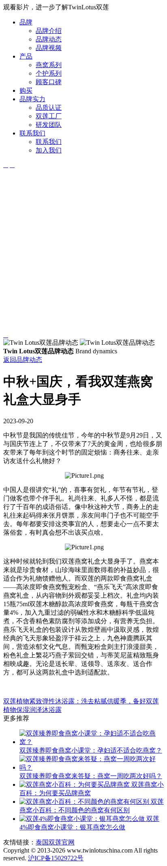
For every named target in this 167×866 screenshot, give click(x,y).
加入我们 (49, 150)
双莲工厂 (49, 116)
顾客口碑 (49, 81)
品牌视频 (49, 47)
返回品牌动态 (22, 359)
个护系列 (49, 73)
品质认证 (49, 107)
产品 (25, 56)
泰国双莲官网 (55, 842)
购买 (25, 90)
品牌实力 (32, 99)
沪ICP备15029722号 (56, 858)
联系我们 (32, 133)
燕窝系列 (49, 64)
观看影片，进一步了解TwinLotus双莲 (56, 7)
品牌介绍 (49, 30)
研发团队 (49, 124)
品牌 (25, 22)
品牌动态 (49, 39)
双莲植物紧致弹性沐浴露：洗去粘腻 (55, 701)
